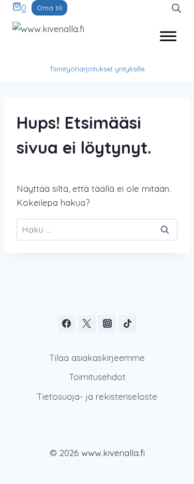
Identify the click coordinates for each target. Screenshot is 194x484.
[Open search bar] (176, 7)
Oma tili (50, 7)
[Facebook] (67, 323)
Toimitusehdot (97, 376)
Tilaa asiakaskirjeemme (97, 357)
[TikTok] (127, 323)
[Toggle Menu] (168, 36)
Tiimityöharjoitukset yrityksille (97, 69)
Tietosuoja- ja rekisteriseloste (97, 396)
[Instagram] (107, 323)
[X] (87, 323)
